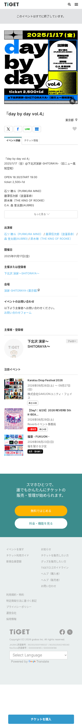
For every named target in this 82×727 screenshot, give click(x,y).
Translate (42, 661)
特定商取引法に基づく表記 (21, 600)
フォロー (72, 341)
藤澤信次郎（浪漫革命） (61, 234)
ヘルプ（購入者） (51, 573)
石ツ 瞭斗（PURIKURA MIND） (23, 234)
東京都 (69, 120)
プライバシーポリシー (19, 607)
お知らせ (46, 549)
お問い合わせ (48, 586)
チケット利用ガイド (17, 555)
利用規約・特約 (15, 594)
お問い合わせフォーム (18, 312)
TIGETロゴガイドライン (55, 567)
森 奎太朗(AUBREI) (16, 238)
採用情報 (11, 619)
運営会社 (11, 613)
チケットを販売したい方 (55, 555)
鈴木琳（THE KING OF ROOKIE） (51, 238)
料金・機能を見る (41, 523)
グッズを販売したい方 (53, 561)
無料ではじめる (41, 511)
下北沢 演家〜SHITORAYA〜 (21, 273)
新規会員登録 (13, 561)
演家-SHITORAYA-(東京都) (21, 290)
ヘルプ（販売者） (51, 580)
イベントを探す (15, 549)
